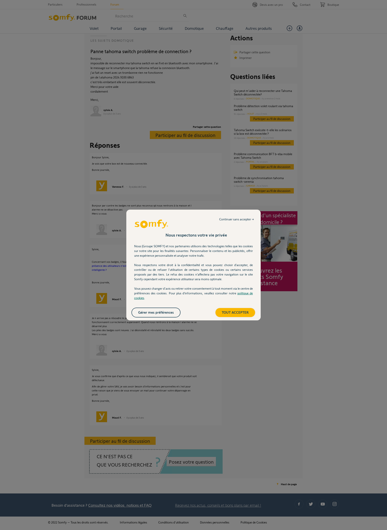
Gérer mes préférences (156, 312)
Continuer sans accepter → (236, 219)
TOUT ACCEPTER (235, 312)
